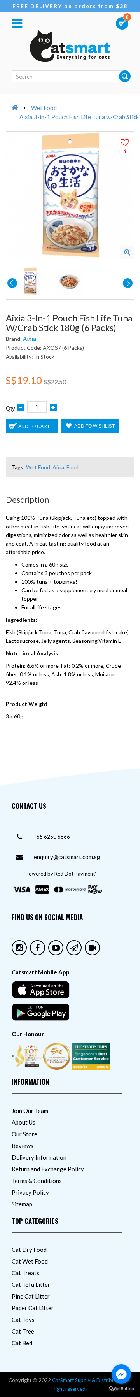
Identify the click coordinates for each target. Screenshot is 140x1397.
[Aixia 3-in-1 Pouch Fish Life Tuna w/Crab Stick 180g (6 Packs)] (127, 252)
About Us (23, 1122)
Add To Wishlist (94, 426)
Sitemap (22, 1203)
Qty (10, 408)
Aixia (29, 338)
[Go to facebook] (121, 1374)
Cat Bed (22, 1342)
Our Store (24, 1133)
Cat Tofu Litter (31, 1284)
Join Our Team (30, 1110)
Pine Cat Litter (31, 1296)
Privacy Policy (30, 1192)
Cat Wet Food (30, 1261)
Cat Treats (25, 1272)
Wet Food (44, 107)
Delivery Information (39, 1157)
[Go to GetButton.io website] (121, 1389)
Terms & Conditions (37, 1180)
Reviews (22, 1145)
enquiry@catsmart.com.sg (67, 856)
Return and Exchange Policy (48, 1168)
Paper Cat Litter (33, 1307)
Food (72, 467)
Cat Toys (23, 1319)
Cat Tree (23, 1331)
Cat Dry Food (29, 1249)
